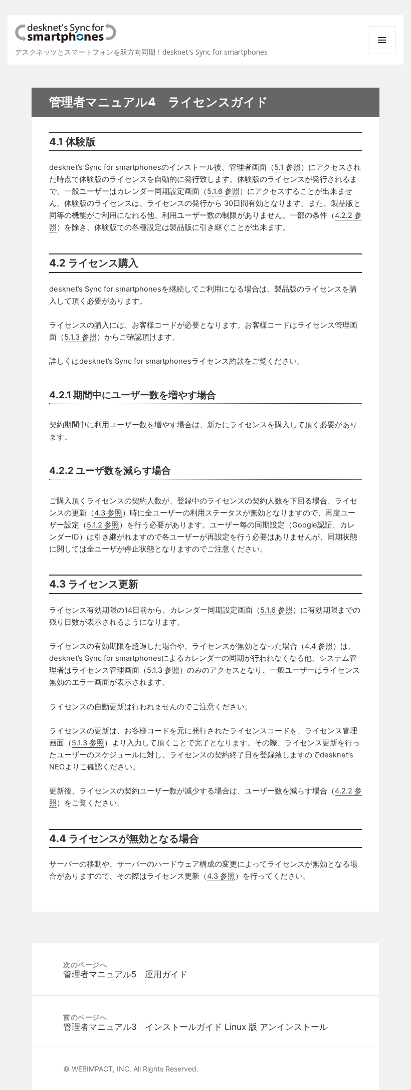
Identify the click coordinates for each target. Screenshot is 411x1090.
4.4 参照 (319, 646)
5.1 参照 (287, 167)
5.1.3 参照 (80, 337)
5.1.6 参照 (223, 191)
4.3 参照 (108, 512)
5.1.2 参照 (103, 524)
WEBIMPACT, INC (100, 1068)
